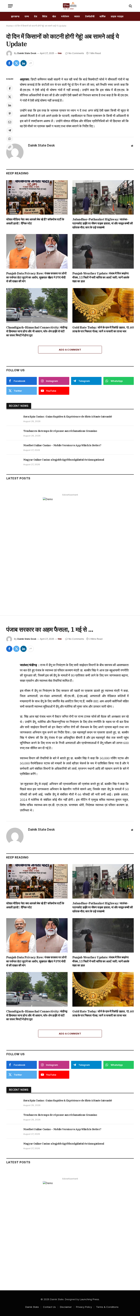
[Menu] (10, 6)
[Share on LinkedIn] (23, 63)
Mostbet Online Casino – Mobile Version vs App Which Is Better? (62, 445)
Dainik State (32, 1306)
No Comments (76, 53)
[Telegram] (9, 130)
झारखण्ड (15, 16)
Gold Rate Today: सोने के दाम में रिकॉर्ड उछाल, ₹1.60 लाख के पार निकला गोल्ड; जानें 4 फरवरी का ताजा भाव (103, 329)
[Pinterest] (9, 113)
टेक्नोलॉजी (90, 16)
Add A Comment (70, 349)
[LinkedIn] (9, 105)
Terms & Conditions (107, 1306)
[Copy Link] (9, 147)
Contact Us (49, 1306)
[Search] (130, 6)
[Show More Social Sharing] (31, 63)
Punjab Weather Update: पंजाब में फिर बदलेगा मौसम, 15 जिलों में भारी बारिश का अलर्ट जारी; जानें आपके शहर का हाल (100, 277)
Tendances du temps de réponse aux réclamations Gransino (60, 431)
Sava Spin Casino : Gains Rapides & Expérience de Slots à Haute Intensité (67, 416)
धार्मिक (103, 16)
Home (9, 25)
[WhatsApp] (9, 138)
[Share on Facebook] (9, 63)
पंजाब (60, 53)
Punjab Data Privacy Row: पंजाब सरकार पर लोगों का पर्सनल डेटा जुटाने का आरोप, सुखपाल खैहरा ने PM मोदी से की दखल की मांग (36, 277)
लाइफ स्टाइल (117, 16)
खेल (54, 16)
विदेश (44, 16)
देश (35, 16)
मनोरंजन (65, 16)
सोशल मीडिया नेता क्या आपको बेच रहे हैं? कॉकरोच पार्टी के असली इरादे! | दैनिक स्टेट (35, 221)
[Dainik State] (70, 6)
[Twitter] (9, 96)
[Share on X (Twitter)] (16, 63)
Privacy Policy (84, 1306)
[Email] (9, 121)
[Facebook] (9, 88)
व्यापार (77, 16)
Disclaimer (66, 1306)
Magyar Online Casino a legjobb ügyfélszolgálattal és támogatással (63, 459)
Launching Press (89, 1299)
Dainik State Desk (26, 53)
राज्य (27, 16)
